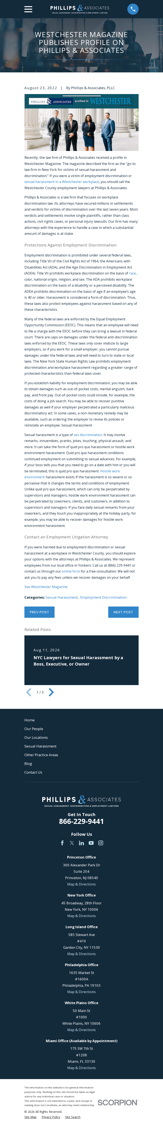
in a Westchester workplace (77, 181)
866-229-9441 (81, 821)
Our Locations (36, 737)
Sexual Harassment (62, 597)
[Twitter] (71, 842)
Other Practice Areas (41, 754)
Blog (28, 763)
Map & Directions (81, 884)
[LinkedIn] (81, 842)
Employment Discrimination (103, 597)
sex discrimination (88, 434)
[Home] (80, 9)
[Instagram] (100, 842)
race (132, 273)
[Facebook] (62, 842)
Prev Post (39, 612)
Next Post (123, 612)
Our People (33, 728)
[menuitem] (30, 1117)
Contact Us (33, 772)
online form (71, 571)
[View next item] (51, 692)
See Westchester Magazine (45, 586)
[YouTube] (91, 842)
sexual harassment (39, 181)
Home (29, 720)
